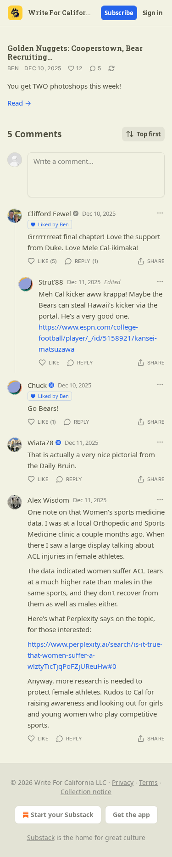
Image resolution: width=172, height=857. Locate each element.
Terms (148, 782)
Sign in (153, 13)
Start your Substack (62, 814)
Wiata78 (41, 442)
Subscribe (119, 13)
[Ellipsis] (160, 213)
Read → (19, 102)
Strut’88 (51, 281)
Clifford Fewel (49, 213)
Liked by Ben (53, 224)
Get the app (131, 814)
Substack (41, 837)
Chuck (37, 385)
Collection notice (86, 791)
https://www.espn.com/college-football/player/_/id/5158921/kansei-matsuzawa (98, 337)
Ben (13, 68)
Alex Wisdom (48, 499)
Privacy (122, 782)
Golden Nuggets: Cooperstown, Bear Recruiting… (75, 52)
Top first (149, 134)
